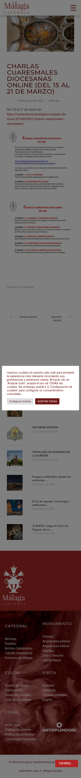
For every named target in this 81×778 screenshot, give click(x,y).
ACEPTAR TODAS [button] (47, 401)
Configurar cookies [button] (20, 401)
